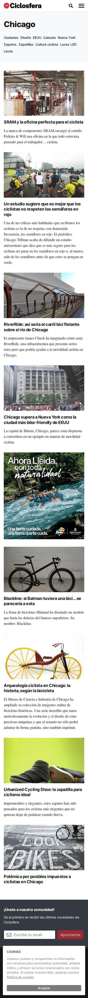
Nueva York (67, 38)
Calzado (49, 38)
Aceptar (44, 988)
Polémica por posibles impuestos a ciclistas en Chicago (37, 879)
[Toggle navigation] (81, 6)
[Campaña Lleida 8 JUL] (44, 495)
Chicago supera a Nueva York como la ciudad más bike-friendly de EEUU (40, 420)
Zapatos (10, 44)
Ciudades (11, 38)
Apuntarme (70, 934)
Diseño (25, 38)
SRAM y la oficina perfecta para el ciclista (43, 122)
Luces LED (68, 44)
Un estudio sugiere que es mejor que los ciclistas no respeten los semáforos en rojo (42, 209)
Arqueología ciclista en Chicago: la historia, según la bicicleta (37, 688)
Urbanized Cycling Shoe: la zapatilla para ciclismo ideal (43, 792)
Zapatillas (26, 44)
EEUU (37, 38)
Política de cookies (20, 977)
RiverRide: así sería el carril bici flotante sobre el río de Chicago (41, 327)
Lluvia (8, 51)
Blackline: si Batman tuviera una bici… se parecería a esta (42, 601)
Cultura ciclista (46, 44)
